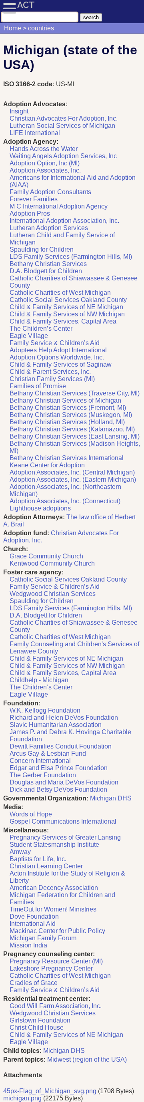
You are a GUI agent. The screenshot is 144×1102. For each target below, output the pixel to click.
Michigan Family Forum (43, 938)
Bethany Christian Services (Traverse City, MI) (75, 393)
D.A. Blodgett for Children (46, 271)
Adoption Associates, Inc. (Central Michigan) (72, 472)
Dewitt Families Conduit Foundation (61, 746)
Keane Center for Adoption (47, 465)
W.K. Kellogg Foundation (45, 710)
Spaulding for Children (42, 249)
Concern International (40, 760)
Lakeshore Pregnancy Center (51, 968)
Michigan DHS (111, 798)
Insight (19, 111)
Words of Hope (31, 814)
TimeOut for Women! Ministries (53, 909)
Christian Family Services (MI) (52, 378)
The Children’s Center (41, 328)
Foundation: (21, 703)
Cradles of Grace (34, 982)
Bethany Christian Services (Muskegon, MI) (71, 414)
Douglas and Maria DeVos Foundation (64, 782)
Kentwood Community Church (52, 563)
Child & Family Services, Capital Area (63, 321)
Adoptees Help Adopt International (58, 350)
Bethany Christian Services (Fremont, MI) (68, 407)
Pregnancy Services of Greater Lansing (65, 837)
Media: (13, 807)
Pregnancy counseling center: (49, 954)
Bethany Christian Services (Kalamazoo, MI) (72, 429)
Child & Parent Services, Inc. (50, 371)
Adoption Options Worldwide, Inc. (57, 357)
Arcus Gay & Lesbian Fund (48, 753)
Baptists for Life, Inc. (38, 859)
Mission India (28, 945)
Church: (15, 549)
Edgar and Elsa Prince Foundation (59, 767)
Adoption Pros (30, 213)
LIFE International (35, 132)
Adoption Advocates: (35, 104)
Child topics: (22, 1050)
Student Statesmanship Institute (54, 844)
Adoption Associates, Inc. (45, 170)
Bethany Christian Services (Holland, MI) (67, 422)
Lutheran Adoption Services (49, 227)
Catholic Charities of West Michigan (60, 292)
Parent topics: (24, 1059)
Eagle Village (29, 335)
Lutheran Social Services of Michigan (62, 125)
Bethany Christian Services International (67, 458)
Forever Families (34, 199)
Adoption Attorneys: (34, 517)
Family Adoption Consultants (50, 192)
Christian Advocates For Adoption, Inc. (64, 118)
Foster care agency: (33, 572)
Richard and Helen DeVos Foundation (64, 717)
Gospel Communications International (63, 821)
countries (41, 28)
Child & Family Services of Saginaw (61, 364)
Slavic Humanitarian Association (56, 724)
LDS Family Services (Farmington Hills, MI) (71, 256)
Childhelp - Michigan (39, 680)
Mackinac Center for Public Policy (57, 930)
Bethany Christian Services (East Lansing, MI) (75, 436)
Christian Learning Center (46, 866)
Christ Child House (37, 1027)
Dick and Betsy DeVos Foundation (58, 789)
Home (12, 28)
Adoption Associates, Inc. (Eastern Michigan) (73, 479)
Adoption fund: (26, 533)
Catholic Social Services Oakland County (68, 299)
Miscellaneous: (26, 830)
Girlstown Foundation (40, 1020)
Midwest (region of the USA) (87, 1059)
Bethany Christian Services (48, 263)
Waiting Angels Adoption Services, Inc (63, 156)
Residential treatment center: (46, 998)
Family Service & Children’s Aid (55, 343)
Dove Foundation (34, 916)
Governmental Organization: (45, 798)
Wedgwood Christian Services (53, 593)
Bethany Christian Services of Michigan (65, 400)
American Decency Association (54, 887)
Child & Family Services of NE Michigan (66, 307)
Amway (20, 851)
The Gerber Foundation (43, 775)
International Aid (33, 923)
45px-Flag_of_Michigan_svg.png (49, 1091)
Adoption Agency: (30, 141)
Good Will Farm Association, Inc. (56, 1006)
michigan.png (22, 1098)
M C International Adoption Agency (59, 206)
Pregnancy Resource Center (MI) (56, 961)
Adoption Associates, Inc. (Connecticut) (65, 501)
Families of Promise (38, 386)
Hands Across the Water (44, 148)
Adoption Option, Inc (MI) (45, 163)
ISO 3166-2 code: (29, 84)
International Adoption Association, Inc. (64, 220)
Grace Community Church (46, 556)
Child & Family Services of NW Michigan (67, 314)
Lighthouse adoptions (40, 508)
